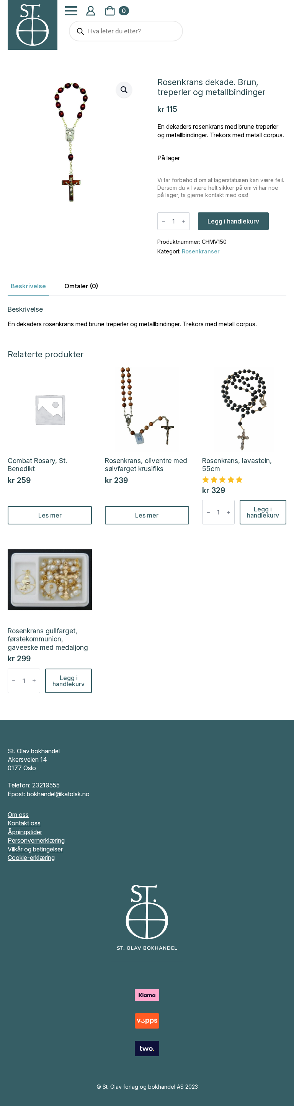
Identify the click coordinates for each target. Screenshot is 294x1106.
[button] (124, 90)
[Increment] (184, 221)
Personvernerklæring (36, 840)
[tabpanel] (147, 316)
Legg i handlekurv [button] (263, 512)
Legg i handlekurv (233, 221)
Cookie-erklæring (31, 857)
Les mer (50, 515)
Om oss (18, 814)
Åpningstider (25, 832)
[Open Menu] (71, 11)
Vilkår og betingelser (35, 849)
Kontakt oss (24, 823)
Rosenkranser (201, 251)
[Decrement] (163, 221)
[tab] (28, 286)
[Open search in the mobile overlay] (126, 31)
